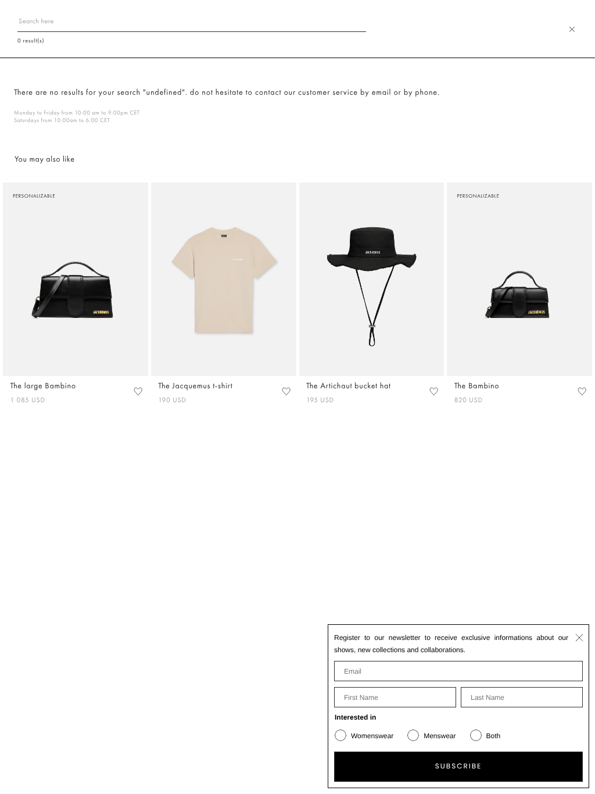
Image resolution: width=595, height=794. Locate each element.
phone (426, 92)
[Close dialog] (579, 637)
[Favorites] (137, 391)
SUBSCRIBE (458, 766)
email (382, 92)
